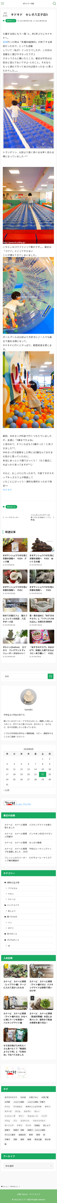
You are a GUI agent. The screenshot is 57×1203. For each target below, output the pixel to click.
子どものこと (13, 939)
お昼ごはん (33, 1097)
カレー (37, 1111)
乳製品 (37, 1125)
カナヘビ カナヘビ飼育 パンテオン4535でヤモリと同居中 (28, 835)
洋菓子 (7, 1139)
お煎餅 (7, 1102)
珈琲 (22, 1139)
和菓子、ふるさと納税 (36, 1130)
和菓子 (7, 1130)
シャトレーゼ (10, 1116)
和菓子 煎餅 (18, 1130)
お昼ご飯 (45, 1097)
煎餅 (15, 1139)
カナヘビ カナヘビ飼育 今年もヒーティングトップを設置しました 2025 (28, 850)
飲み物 (47, 1139)
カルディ (27, 1111)
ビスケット (25, 1120)
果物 (38, 1134)
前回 (5, 41)
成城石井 (22, 1134)
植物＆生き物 (13, 882)
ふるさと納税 (18, 1102)
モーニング (9, 1125)
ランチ (28, 1125)
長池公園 (38, 1139)
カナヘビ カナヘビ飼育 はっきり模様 (23, 842)
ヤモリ (11, 893)
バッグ (44, 1116)
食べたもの (12, 916)
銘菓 (29, 1139)
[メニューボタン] (2, 3)
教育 (31, 1134)
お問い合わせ (22, 1194)
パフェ (7, 1120)
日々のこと (11, 20)
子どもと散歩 (10, 1134)
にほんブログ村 (23, 804)
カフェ (17, 1111)
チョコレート (32, 1116)
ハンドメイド (13, 905)
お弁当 (23, 1097)
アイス (7, 1106)
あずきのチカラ (11, 1097)
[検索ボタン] (54, 3)
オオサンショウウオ (33, 1106)
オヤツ (11, 928)
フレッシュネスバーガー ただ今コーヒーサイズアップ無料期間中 (28, 859)
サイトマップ (34, 1194)
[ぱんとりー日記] (28, 3)
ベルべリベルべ (39, 1120)
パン (10, 922)
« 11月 (6, 790)
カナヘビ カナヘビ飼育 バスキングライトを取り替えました (28, 826)
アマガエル (13, 888)
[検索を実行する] (50, 676)
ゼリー (21, 1116)
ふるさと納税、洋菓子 (36, 1102)
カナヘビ (12, 899)
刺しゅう (12, 911)
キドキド (7, 489)
